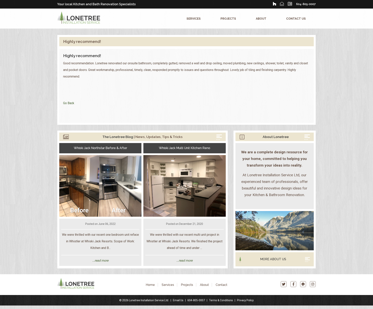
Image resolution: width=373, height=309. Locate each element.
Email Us (178, 300)
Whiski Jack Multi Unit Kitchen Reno (184, 148)
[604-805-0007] (290, 4)
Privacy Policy (245, 300)
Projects (228, 18)
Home (150, 285)
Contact (221, 285)
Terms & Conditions (221, 300)
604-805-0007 (196, 300)
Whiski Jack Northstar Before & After (100, 148)
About (261, 18)
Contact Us (296, 18)
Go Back (68, 103)
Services (193, 18)
